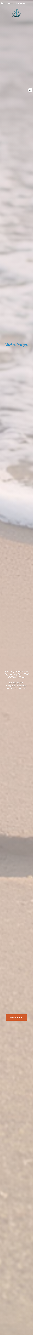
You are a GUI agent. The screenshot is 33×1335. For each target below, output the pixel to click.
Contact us (20, 3)
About (10, 3)
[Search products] (30, 90)
